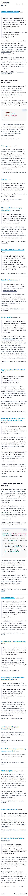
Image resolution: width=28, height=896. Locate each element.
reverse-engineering (6, 73)
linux (17, 172)
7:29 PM (16, 633)
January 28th (4, 139)
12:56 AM (16, 241)
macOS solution (9, 196)
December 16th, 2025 (7, 309)
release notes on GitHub (10, 290)
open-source (20, 71)
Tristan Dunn (5, 4)
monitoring (22, 830)
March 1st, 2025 (5, 670)
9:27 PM (11, 71)
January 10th (4, 199)
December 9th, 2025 (6, 411)
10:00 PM (12, 199)
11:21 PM (15, 740)
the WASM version (9, 338)
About (17, 4)
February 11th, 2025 (6, 830)
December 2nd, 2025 (6, 633)
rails (21, 411)
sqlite (2, 363)
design (21, 740)
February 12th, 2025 (6, 801)
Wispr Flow (12, 489)
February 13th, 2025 (6, 762)
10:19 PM (16, 411)
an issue (14, 131)
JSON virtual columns (7, 343)
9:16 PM (15, 886)
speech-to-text (5, 201)
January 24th (4, 172)
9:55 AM (13, 670)
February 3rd (4, 71)
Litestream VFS (6, 317)
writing (23, 273)
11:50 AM (12, 172)
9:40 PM (15, 762)
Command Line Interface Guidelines (13, 641)
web (2, 720)
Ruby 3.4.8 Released (8, 280)
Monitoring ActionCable (9, 809)
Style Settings (18, 791)
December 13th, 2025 (7, 361)
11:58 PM (12, 139)
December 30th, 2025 (7, 241)
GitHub (21, 893)
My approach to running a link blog (12, 838)
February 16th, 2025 (6, 718)
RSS (26, 893)
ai (16, 139)
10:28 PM (16, 309)
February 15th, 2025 (6, 740)
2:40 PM (16, 273)
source (3, 14)
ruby (6, 242)
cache (21, 11)
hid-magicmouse (7, 146)
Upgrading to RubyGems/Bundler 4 (13, 370)
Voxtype (4, 179)
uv (24, 60)
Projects (24, 4)
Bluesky (16, 893)
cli (18, 139)
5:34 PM (16, 476)
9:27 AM (15, 718)
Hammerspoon (5, 565)
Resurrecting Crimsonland (10, 11)
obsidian (3, 802)
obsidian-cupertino (7, 771)
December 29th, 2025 (7, 273)
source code (19, 66)
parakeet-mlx (5, 512)
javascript (22, 718)
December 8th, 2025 (6, 589)
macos (21, 801)
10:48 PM (15, 830)
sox (6, 508)
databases (23, 361)
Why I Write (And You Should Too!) (12, 249)
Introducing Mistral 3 (8, 597)
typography (4, 742)
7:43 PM (15, 801)
